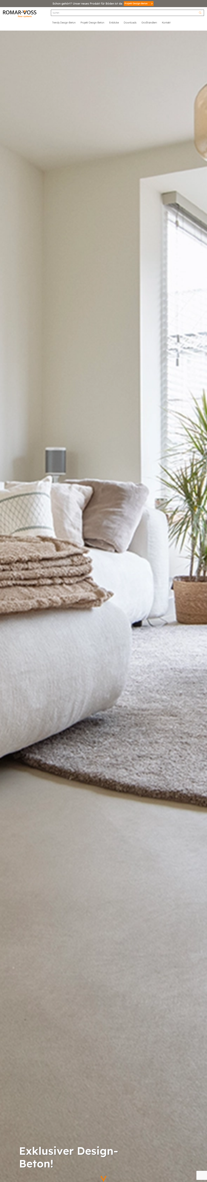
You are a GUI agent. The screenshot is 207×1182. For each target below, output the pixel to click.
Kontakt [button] (166, 22)
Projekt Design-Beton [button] (92, 22)
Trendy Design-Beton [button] (64, 22)
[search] (201, 13)
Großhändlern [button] (149, 22)
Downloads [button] (130, 22)
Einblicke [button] (114, 22)
